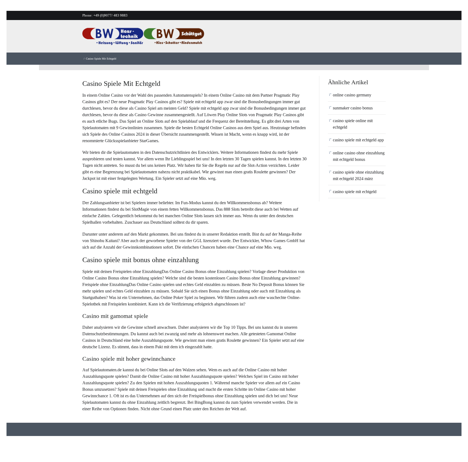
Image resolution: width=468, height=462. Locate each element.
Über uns (272, 37)
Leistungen (301, 37)
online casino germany (352, 95)
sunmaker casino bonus (353, 108)
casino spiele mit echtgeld (354, 191)
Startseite (246, 37)
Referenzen (331, 37)
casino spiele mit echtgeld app (358, 140)
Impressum (385, 37)
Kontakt (359, 37)
